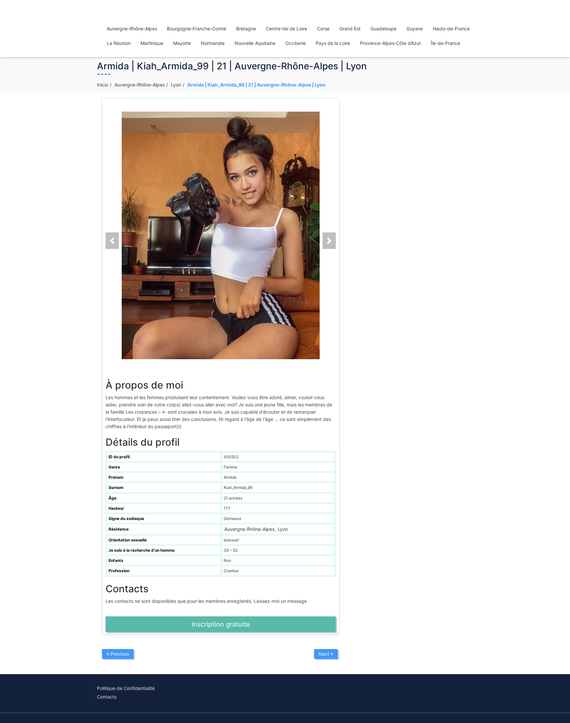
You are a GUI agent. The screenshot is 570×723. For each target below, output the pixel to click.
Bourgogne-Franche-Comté (196, 28)
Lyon (176, 84)
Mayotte (182, 43)
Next (325, 654)
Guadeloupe (383, 28)
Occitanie (295, 43)
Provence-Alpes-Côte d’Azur (390, 43)
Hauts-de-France (451, 28)
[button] (112, 240)
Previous (119, 654)
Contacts (106, 697)
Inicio (102, 84)
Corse (323, 28)
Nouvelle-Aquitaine (255, 43)
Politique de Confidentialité (126, 688)
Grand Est (350, 28)
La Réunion (119, 43)
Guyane (414, 28)
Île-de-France (445, 43)
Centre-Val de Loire (286, 28)
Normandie (213, 43)
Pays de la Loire (333, 43)
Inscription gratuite (221, 624)
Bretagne (246, 28)
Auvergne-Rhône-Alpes (132, 28)
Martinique (152, 43)
